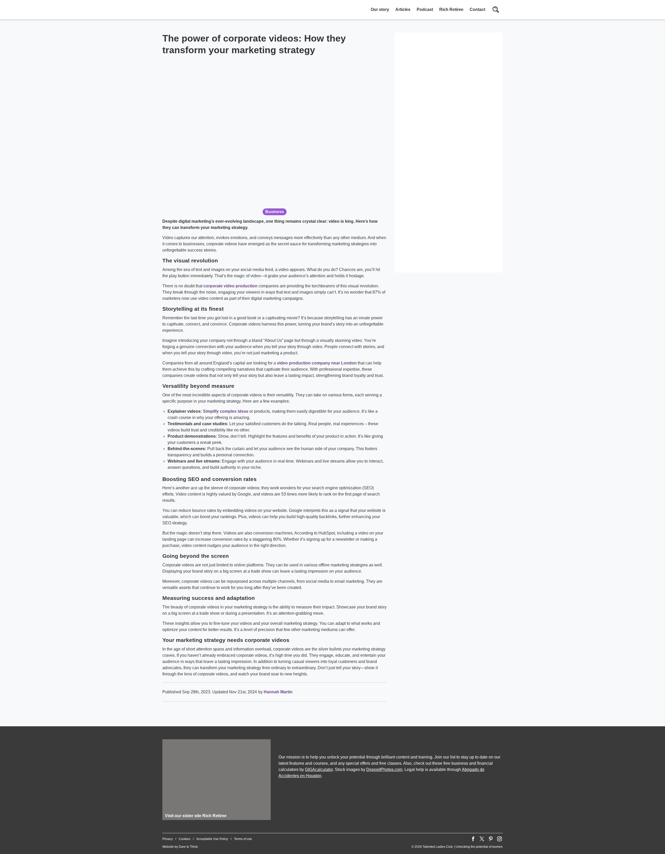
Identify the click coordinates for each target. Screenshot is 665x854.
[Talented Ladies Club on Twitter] (482, 839)
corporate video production (230, 286)
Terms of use (243, 839)
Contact (477, 9)
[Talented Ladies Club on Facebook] (473, 839)
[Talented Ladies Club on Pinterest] (491, 839)
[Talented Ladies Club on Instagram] (499, 839)
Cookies (184, 839)
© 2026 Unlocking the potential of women (457, 847)
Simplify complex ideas (225, 411)
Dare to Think (188, 847)
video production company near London (317, 363)
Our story (380, 9)
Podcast (425, 9)
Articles (402, 9)
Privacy (167, 839)
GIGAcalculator (319, 769)
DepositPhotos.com (384, 769)
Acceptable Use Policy (212, 839)
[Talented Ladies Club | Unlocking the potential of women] (217, 10)
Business (274, 211)
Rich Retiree (451, 9)
